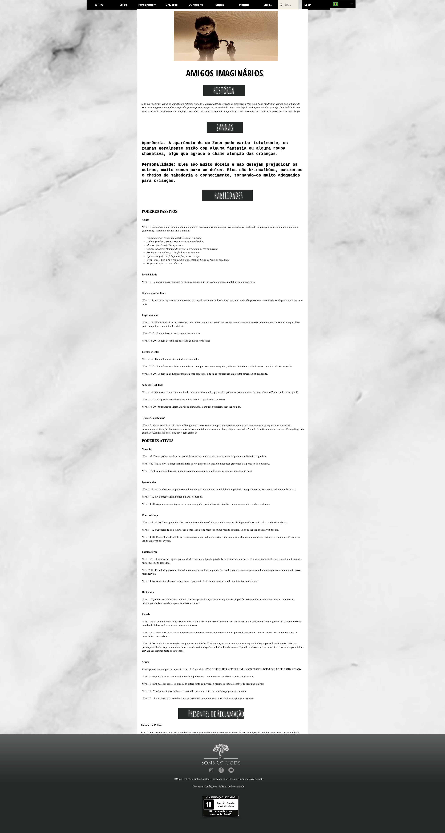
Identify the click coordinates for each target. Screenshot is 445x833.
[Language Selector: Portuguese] (343, 4)
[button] (123, 5)
